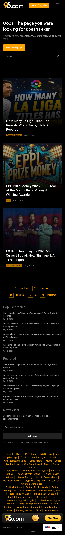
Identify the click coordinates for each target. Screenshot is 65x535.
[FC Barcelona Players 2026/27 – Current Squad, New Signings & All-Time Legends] (32, 237)
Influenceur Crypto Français (19, 500)
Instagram (44, 288)
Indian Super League (45, 493)
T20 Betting (46, 454)
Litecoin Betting (24, 477)
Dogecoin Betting (12, 480)
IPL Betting (30, 454)
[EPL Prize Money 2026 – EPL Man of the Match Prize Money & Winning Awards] (32, 172)
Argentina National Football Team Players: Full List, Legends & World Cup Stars (31, 346)
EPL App (40, 497)
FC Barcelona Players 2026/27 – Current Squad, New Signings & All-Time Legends (31, 255)
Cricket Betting (13, 454)
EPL (8, 200)
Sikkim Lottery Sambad (28, 507)
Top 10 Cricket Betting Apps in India (39, 457)
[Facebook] (15, 288)
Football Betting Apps (20, 493)
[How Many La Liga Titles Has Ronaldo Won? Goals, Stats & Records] (32, 107)
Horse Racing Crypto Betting (32, 503)
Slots (38, 510)
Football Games (27, 490)
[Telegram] (11, 295)
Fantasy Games (24, 510)
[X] (30, 295)
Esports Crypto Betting (28, 474)
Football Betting (14, 135)
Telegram (20, 294)
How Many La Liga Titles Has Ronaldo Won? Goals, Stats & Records (27, 125)
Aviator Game (51, 510)
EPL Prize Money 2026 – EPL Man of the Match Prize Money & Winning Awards (31, 190)
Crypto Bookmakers (46, 477)
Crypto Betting (11, 470)
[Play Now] (32, 518)
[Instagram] (35, 288)
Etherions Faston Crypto (35, 470)
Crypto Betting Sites (35, 480)
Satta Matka (36, 460)
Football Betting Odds (36, 487)
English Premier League (20, 497)
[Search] (58, 56)
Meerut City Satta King (28, 464)
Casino (51, 497)
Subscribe (32, 435)
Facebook (24, 288)
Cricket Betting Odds (15, 460)
